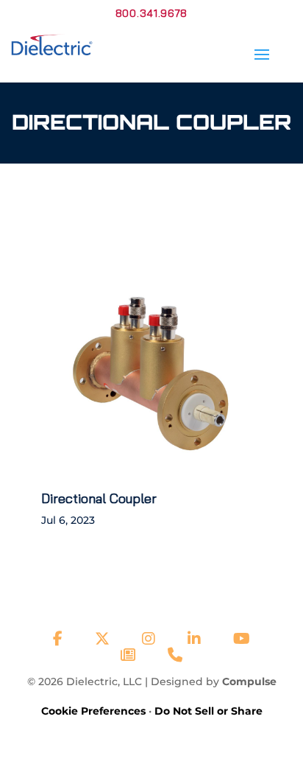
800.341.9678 (151, 13)
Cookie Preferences (93, 711)
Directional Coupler (99, 498)
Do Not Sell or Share (208, 711)
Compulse (249, 681)
